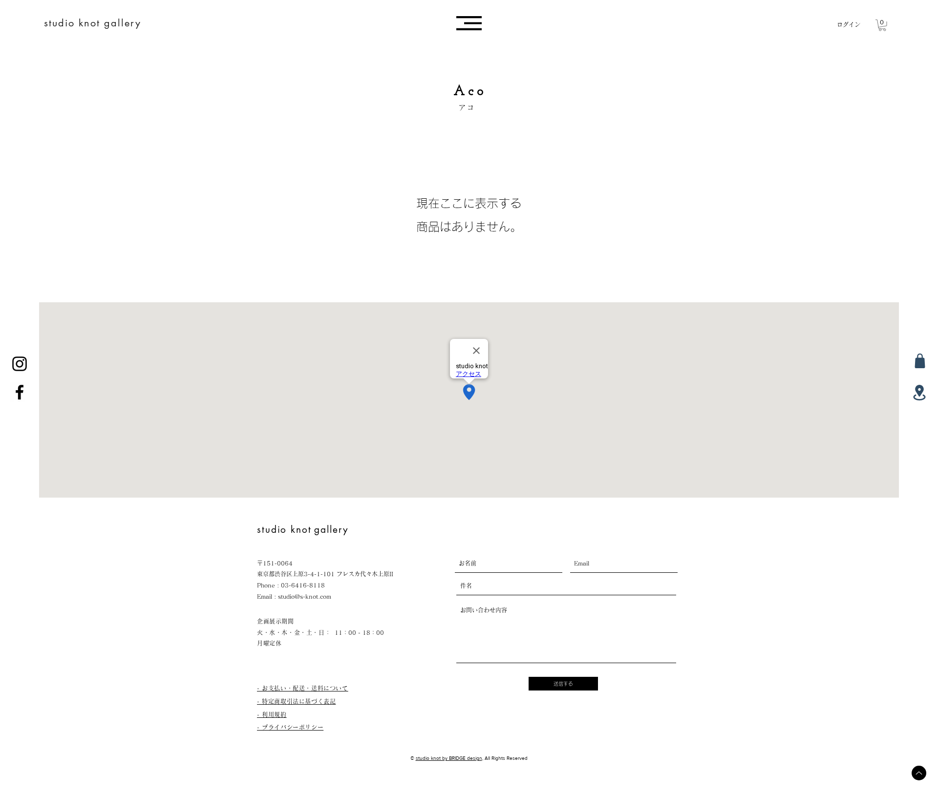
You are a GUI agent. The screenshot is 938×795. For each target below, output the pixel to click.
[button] (469, 23)
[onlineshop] (920, 361)
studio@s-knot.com (304, 596)
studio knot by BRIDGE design (449, 758)
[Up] (919, 773)
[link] (882, 25)
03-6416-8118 (303, 585)
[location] (919, 392)
